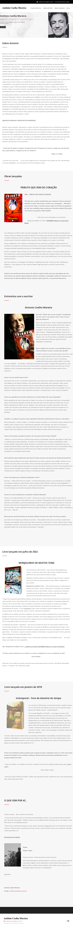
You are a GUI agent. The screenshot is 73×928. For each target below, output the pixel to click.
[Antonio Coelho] (14, 8)
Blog (68, 8)
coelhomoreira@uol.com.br (46, 2)
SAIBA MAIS (3, 27)
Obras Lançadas (59, 8)
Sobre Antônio (47, 8)
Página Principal (36, 8)
